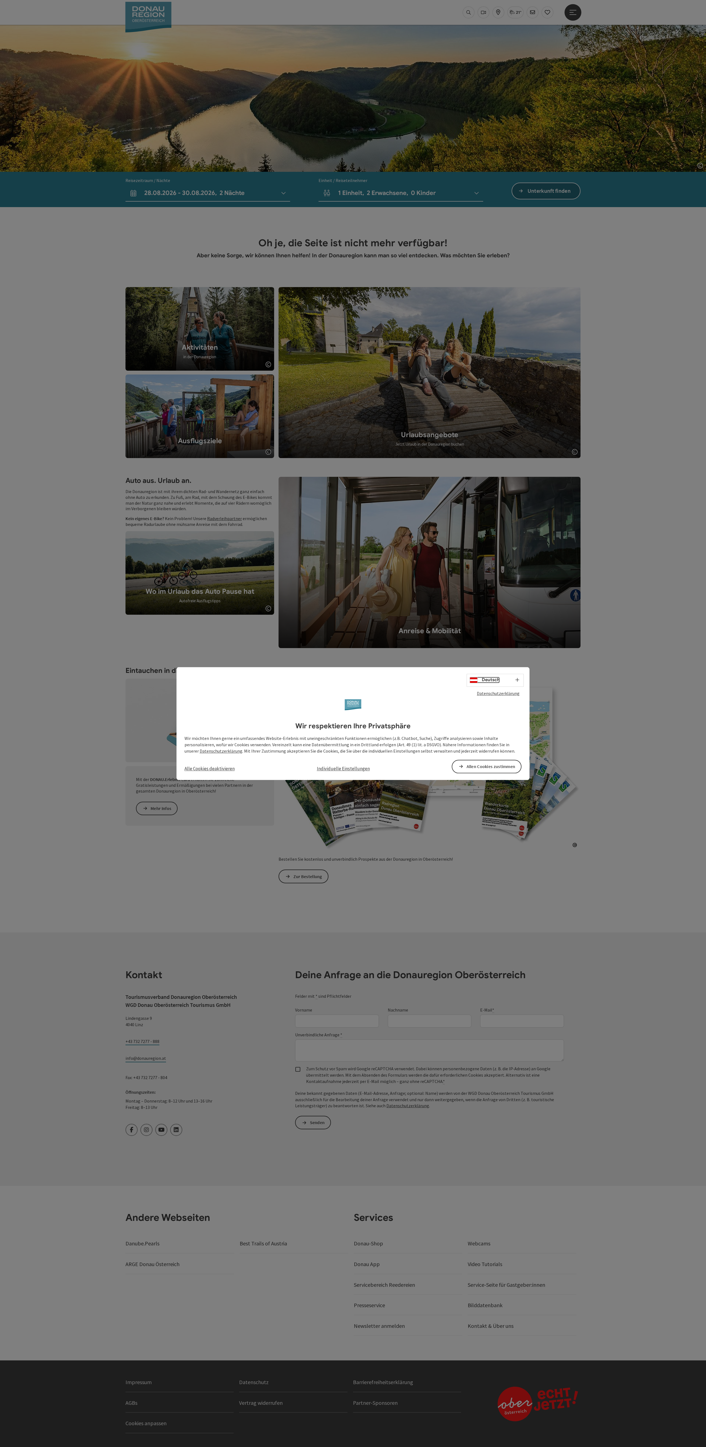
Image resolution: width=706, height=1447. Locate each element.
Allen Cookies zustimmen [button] (491, 766)
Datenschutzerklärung (498, 693)
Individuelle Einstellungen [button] (343, 769)
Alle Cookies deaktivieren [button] (209, 769)
